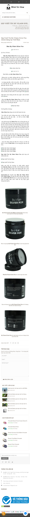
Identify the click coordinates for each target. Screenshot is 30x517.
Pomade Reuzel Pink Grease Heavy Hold (18, 421)
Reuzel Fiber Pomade (13, 444)
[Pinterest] (18, 343)
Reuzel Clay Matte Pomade (15, 438)
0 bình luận (26, 42)
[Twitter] (13, 343)
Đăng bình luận (8, 379)
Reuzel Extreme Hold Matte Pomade (17, 432)
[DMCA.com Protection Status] (5, 506)
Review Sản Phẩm (23, 25)
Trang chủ (14, 25)
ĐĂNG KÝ (5, 458)
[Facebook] (11, 343)
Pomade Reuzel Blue (13, 426)
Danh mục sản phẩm (9, 17)
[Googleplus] (15, 343)
